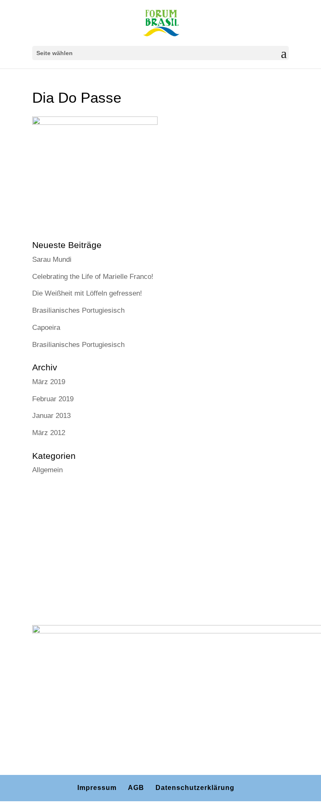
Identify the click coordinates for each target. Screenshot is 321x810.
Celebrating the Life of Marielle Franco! (92, 277)
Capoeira (46, 328)
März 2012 (48, 433)
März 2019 (48, 382)
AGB (136, 787)
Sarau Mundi (51, 259)
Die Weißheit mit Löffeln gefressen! (87, 293)
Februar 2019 (53, 399)
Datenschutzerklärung (194, 787)
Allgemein (47, 470)
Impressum (97, 787)
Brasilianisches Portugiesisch (78, 310)
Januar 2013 (51, 416)
